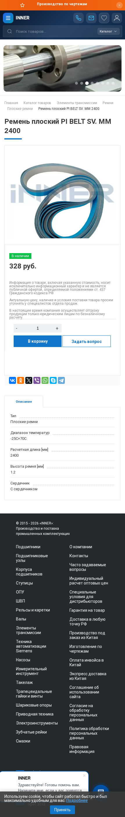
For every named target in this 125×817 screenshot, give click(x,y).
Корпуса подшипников (29, 571)
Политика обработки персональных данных (89, 733)
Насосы (23, 660)
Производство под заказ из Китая (87, 635)
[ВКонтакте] (12, 380)
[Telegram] (61, 380)
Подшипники (28, 546)
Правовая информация (81, 749)
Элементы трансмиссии (28, 630)
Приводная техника (34, 714)
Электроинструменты (37, 723)
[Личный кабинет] (117, 18)
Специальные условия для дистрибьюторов (85, 597)
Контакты (78, 555)
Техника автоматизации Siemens (31, 646)
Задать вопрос (87, 341)
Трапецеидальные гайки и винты (34, 693)
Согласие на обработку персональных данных (83, 712)
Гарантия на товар (87, 610)
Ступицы (24, 583)
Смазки (23, 741)
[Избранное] (104, 18)
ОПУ (20, 592)
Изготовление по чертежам (85, 648)
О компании (80, 546)
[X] (28, 380)
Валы (21, 619)
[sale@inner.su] (91, 18)
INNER (22, 18)
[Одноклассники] (20, 380)
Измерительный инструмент (31, 671)
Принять (62, 809)
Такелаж (24, 682)
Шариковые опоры (34, 705)
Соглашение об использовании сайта (84, 692)
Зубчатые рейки (31, 732)
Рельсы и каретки (33, 610)
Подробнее (77, 800)
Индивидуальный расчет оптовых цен (88, 580)
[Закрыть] (119, 5)
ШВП (20, 601)
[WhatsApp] (45, 380)
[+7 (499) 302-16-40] (78, 18)
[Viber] (36, 380)
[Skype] (53, 380)
